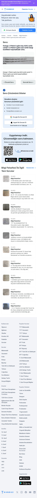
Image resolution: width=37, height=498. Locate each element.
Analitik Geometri (24, 415)
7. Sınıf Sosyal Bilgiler (26, 382)
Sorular (9, 35)
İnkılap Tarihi (6, 378)
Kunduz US (5, 336)
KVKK (21, 466)
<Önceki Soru (9, 82)
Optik (21, 424)
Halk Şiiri (22, 445)
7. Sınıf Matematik (25, 373)
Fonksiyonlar (23, 405)
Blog (20, 457)
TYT (3, 468)
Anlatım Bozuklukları (25, 442)
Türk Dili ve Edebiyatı (8, 366)
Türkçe (4, 369)
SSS (20, 460)
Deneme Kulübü (7, 411)
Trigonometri (23, 412)
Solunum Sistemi (24, 439)
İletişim (21, 463)
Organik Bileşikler (25, 430)
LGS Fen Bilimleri (24, 367)
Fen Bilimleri (5, 375)
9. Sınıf (4, 441)
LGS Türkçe (23, 364)
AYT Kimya (22, 345)
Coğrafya (5, 372)
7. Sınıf (4, 447)
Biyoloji (4, 363)
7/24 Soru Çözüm (7, 397)
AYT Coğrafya (23, 354)
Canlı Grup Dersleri (8, 408)
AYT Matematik (24, 336)
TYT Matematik (24, 327)
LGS (3, 471)
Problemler (22, 409)
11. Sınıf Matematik (25, 358)
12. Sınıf (4, 432)
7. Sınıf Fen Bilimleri (25, 379)
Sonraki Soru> (28, 82)
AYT (3, 464)
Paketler (4, 339)
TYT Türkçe (23, 333)
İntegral (21, 396)
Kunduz (3, 35)
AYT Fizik (22, 342)
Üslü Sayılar (23, 399)
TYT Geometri (23, 330)
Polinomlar (22, 402)
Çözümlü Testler (7, 421)
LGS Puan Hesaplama (8, 392)
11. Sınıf (4, 435)
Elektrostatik (23, 418)
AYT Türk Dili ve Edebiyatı (27, 351)
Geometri (4, 353)
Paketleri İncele (27, 30)
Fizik (3, 356)
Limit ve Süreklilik (24, 390)
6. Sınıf (4, 450)
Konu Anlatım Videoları (9, 418)
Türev (21, 393)
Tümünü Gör (30, 168)
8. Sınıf (4, 444)
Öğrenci (4, 327)
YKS (3, 461)
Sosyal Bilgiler (6, 381)
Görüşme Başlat (11, 30)
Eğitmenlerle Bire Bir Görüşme (8, 401)
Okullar (4, 333)
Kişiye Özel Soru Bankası (9, 414)
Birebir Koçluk (6, 405)
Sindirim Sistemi (24, 436)
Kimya (3, 359)
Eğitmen (4, 330)
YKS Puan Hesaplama (8, 389)
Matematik (5, 350)
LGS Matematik (24, 361)
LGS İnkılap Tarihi (25, 370)
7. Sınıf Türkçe (23, 376)
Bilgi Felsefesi (23, 35)
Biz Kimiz (22, 454)
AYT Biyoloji (23, 348)
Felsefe (15, 35)
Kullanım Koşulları (25, 469)
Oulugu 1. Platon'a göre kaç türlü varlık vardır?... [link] (13, 37)
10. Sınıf (4, 438)
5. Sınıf (4, 453)
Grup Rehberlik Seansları (10, 424)
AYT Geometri (23, 339)
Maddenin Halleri (24, 433)
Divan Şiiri (22, 448)
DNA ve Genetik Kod (25, 427)
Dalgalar (22, 421)
